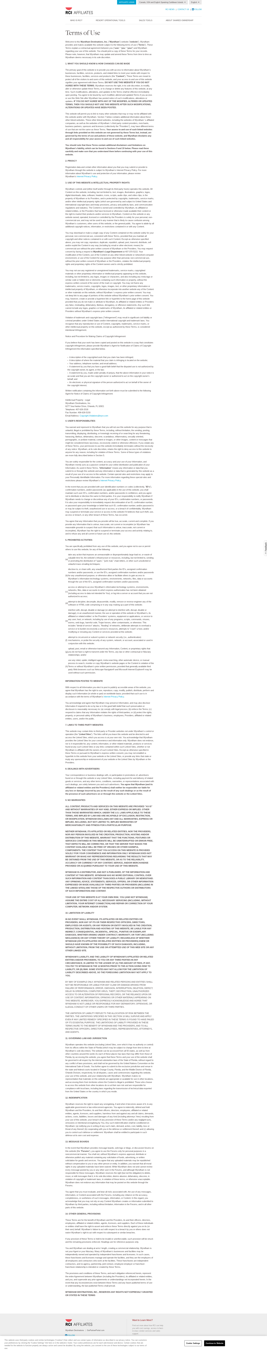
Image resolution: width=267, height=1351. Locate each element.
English (194, 2)
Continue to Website (214, 1343)
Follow (198, 9)
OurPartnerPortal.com (95, 1330)
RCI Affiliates (85, 10)
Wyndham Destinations (74, 1330)
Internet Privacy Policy (87, 176)
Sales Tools (145, 20)
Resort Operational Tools (110, 20)
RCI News (170, 9)
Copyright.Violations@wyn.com (94, 415)
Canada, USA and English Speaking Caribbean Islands (161, 2)
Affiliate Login (126, 2)
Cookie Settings (193, 1343)
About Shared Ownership (179, 20)
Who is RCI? (76, 20)
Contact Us (184, 9)
